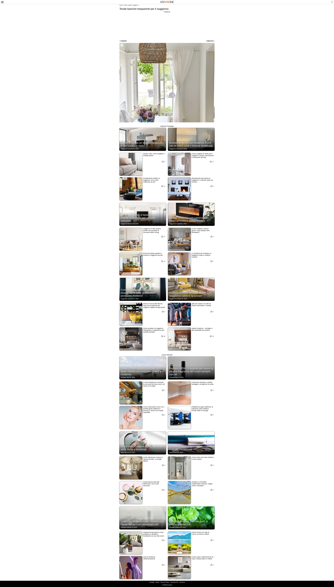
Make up (123, 452)
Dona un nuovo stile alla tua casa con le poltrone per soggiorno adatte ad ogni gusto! (154, 305)
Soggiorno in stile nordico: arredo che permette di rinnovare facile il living (152, 230)
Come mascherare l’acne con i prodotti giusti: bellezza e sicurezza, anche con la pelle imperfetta (153, 409)
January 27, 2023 (133, 299)
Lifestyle (123, 377)
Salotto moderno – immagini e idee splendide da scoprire (202, 329)
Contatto (151, 582)
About (157, 582)
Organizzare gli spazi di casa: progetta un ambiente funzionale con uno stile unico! (153, 534)
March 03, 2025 (178, 452)
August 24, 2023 (181, 224)
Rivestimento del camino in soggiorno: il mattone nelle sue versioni (202, 180)
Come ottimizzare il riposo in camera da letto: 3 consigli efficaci (153, 459)
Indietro (124, 41)
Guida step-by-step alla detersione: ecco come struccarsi (151, 483)
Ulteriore (209, 41)
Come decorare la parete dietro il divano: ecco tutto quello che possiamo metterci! (140, 292)
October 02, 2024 (180, 527)
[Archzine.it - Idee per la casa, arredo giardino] (167, 2)
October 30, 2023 (133, 224)
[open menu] (2, 2)
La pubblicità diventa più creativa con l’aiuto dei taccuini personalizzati (142, 523)
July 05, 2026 (131, 377)
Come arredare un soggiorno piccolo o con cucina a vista (142, 144)
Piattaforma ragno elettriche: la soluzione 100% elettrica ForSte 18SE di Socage (202, 408)
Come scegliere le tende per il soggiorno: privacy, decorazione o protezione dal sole (203, 155)
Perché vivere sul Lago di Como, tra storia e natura (200, 533)
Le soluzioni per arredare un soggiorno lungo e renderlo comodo (201, 255)
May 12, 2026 (179, 377)
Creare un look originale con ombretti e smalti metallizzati (190, 448)
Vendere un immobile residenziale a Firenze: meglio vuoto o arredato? (202, 483)
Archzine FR (174, 582)
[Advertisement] (167, 25)
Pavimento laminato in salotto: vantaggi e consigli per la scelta (202, 383)
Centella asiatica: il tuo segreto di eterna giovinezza (188, 523)
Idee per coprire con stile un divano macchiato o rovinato (201, 304)
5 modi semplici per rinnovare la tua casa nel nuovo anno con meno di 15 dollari (154, 384)
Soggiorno (135, 5)
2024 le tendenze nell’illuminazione (149, 558)
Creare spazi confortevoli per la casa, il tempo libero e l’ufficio (202, 558)
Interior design (128, 5)
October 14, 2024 (132, 527)
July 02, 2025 (131, 452)
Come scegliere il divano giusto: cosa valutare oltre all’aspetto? (201, 230)
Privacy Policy (164, 582)
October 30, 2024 (133, 149)
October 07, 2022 (181, 299)
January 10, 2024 (181, 149)
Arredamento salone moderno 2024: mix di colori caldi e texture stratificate (191, 144)
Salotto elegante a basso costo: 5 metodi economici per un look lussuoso (140, 217)
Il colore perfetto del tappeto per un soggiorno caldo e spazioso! (189, 294)
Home (121, 5)
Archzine (182, 582)
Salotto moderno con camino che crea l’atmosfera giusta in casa (188, 219)
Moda (171, 452)
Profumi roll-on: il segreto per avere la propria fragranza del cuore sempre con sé (191, 371)
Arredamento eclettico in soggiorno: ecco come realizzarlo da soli (151, 180)
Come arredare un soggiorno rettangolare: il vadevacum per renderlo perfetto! (153, 330)
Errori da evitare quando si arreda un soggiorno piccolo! (153, 254)
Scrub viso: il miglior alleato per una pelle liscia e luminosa (141, 448)
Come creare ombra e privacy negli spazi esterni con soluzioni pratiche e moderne (142, 371)
